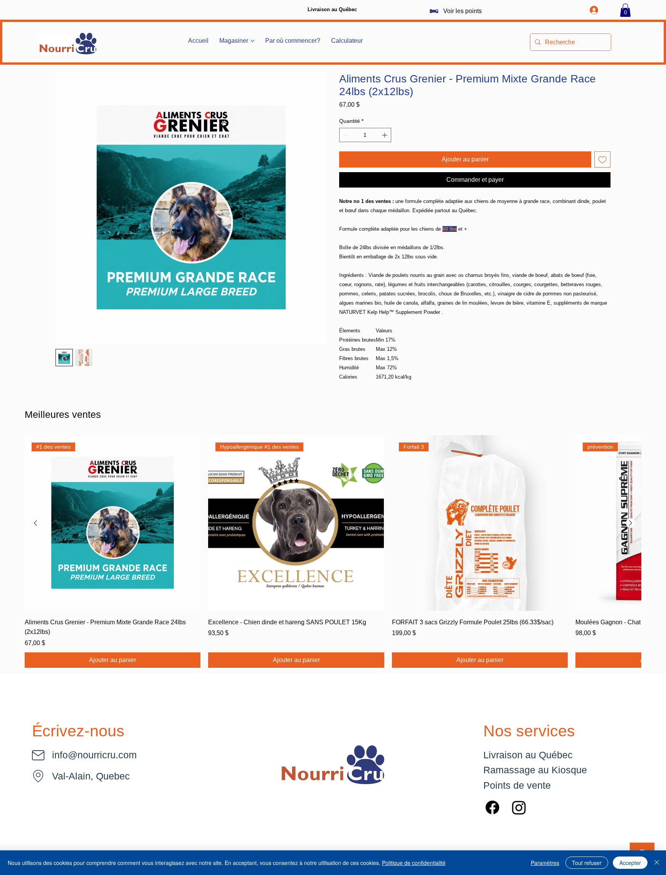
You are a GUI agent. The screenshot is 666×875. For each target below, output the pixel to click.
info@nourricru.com (94, 755)
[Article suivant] (630, 523)
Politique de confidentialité (414, 863)
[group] (333, 551)
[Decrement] (345, 135)
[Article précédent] (35, 523)
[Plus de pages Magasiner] (252, 41)
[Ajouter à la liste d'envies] (602, 159)
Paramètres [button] (545, 863)
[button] (625, 10)
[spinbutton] (365, 135)
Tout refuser (587, 863)
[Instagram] (519, 807)
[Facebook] (492, 807)
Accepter (630, 863)
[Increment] (385, 135)
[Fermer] (656, 863)
